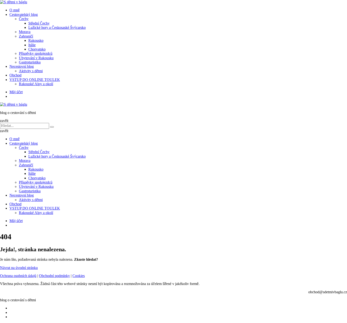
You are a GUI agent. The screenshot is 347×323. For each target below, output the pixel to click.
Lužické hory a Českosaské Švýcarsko (57, 27)
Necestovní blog (21, 66)
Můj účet (16, 92)
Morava (24, 32)
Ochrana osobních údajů (18, 276)
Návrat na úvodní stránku (19, 268)
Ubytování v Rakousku (36, 58)
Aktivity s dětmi (31, 71)
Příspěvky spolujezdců (35, 53)
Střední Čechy (39, 23)
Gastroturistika (30, 62)
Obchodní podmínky (54, 276)
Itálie (32, 45)
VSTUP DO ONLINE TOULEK (34, 80)
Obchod (15, 75)
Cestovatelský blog (23, 15)
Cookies (78, 276)
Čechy (24, 19)
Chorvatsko (37, 49)
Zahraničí (26, 36)
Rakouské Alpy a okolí (36, 84)
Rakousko (35, 40)
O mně (14, 10)
